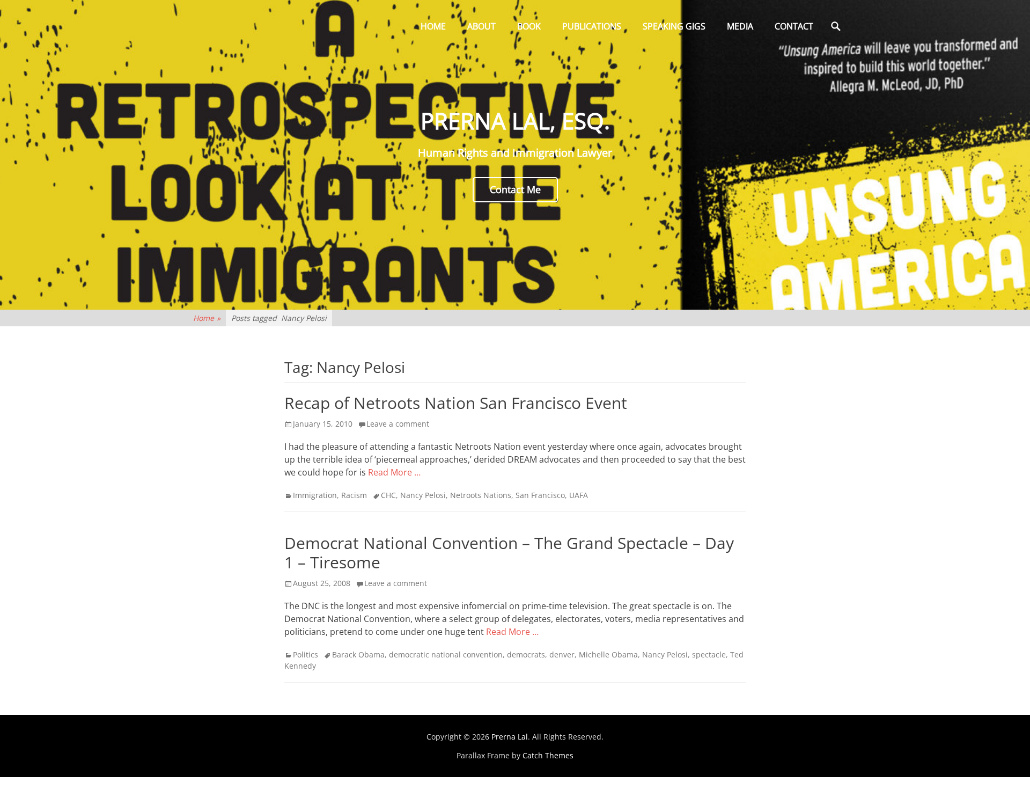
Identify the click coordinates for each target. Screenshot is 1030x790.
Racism (354, 495)
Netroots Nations (480, 495)
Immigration (315, 495)
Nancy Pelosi (423, 495)
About (481, 26)
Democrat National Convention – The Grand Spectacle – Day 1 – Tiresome (509, 552)
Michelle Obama (608, 654)
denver (562, 654)
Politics (305, 654)
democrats (526, 654)
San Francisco (540, 495)
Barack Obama (358, 654)
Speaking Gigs (674, 26)
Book (529, 26)
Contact (794, 26)
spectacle (709, 654)
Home (433, 26)
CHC (388, 495)
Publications (591, 26)
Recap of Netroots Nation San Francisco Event (455, 403)
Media (740, 26)
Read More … (394, 472)
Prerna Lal (509, 737)
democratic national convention (446, 654)
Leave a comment (397, 424)
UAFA (578, 495)
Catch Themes (548, 755)
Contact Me (515, 189)
